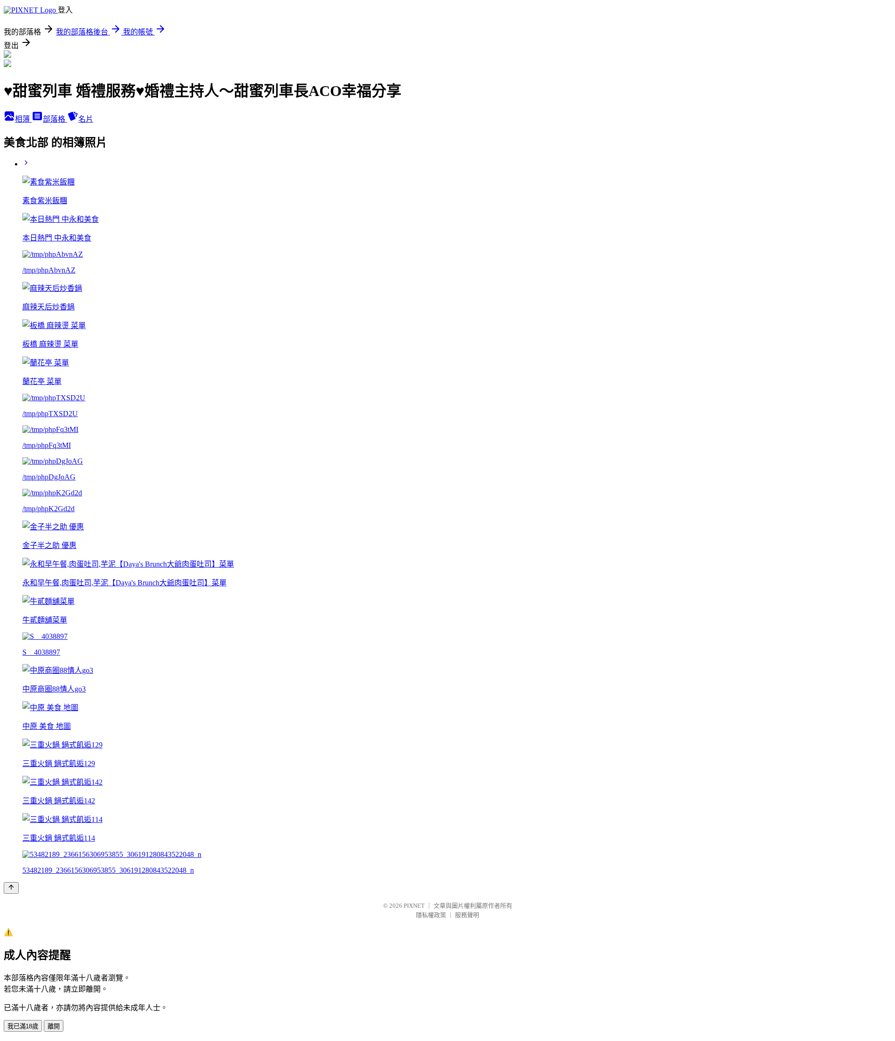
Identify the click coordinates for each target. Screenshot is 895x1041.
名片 (85, 119)
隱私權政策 (431, 914)
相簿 (23, 119)
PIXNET (414, 905)
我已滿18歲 (22, 1026)
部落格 (55, 119)
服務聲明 (467, 914)
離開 (54, 1026)
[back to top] (11, 888)
